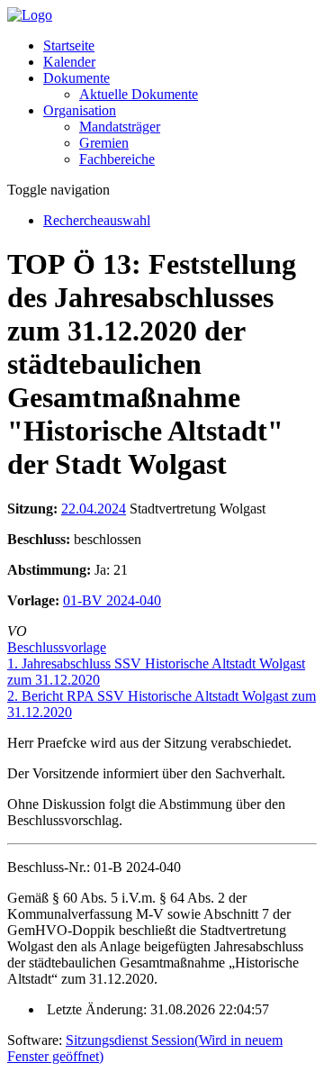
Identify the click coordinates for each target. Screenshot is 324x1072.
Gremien (104, 142)
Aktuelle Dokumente (138, 94)
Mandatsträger (119, 126)
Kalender (69, 61)
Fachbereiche (117, 159)
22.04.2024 (93, 508)
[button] (76, 78)
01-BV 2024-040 (112, 600)
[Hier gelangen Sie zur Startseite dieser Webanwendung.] (29, 15)
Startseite (68, 45)
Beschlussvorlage (56, 647)
